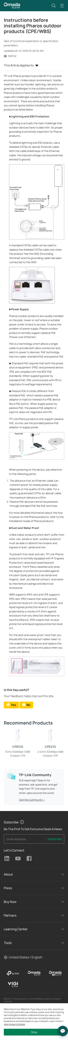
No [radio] (28, 705)
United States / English (25, 957)
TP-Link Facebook (29, 858)
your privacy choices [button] (14, 1024)
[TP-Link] (13, 973)
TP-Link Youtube (18, 858)
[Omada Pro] (55, 973)
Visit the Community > (32, 799)
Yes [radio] (13, 705)
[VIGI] (13, 984)
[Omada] (34, 973)
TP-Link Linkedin (7, 858)
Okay (34, 1032)
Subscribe (54, 839)
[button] (53, 5)
